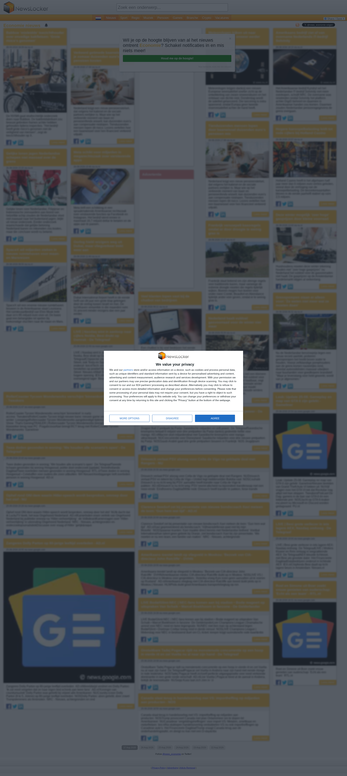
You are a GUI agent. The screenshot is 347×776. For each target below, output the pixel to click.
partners (128, 370)
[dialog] (173, 388)
